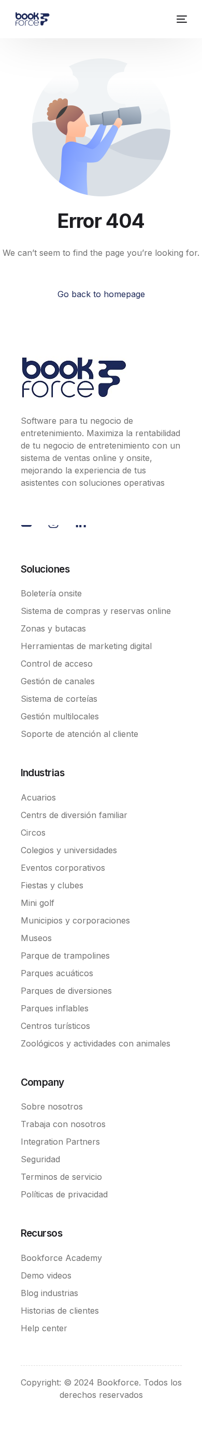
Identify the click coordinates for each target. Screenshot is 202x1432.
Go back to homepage (101, 294)
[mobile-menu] (180, 19)
